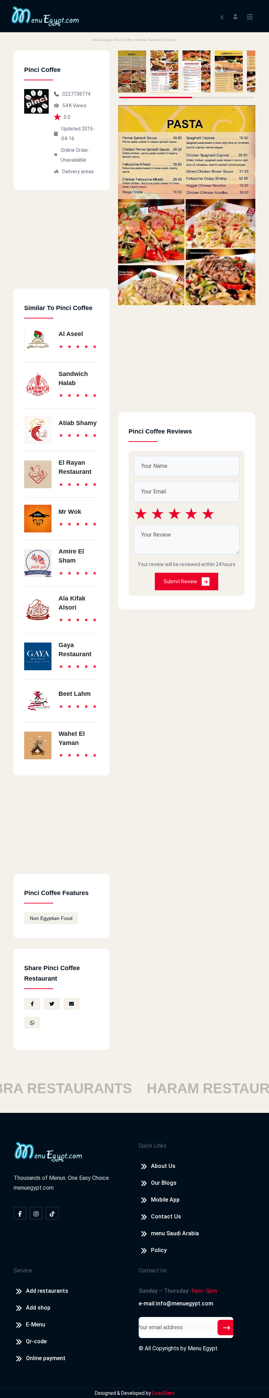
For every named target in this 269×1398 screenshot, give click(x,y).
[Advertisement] (62, 245)
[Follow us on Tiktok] (52, 1213)
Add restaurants (47, 1291)
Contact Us (166, 1216)
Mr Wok (69, 511)
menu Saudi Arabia (175, 1233)
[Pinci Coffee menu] (132, 72)
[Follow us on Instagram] (36, 1213)
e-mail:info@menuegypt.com (176, 1303)
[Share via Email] (71, 1004)
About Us (163, 1166)
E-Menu (35, 1324)
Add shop (38, 1307)
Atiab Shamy (77, 422)
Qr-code (36, 1341)
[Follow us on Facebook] (20, 1213)
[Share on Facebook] (32, 1004)
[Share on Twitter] (52, 1004)
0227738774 (76, 94)
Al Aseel (70, 333)
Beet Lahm (74, 693)
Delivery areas (78, 171)
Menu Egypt (203, 1348)
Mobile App (165, 1199)
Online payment (45, 1358)
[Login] (235, 16)
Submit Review (181, 581)
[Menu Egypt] (45, 15)
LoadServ (163, 1393)
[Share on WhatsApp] (32, 1023)
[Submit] (227, 1327)
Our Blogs (164, 1182)
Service (23, 1270)
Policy (159, 1250)
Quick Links (152, 1145)
